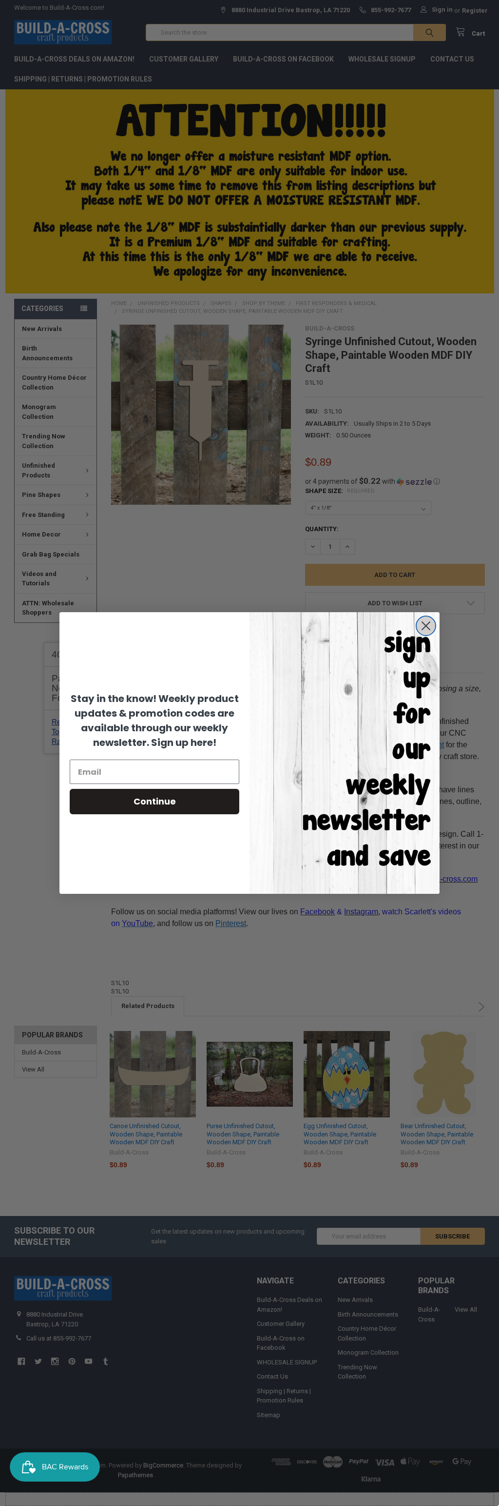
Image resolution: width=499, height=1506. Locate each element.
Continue (155, 801)
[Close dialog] (426, 626)
